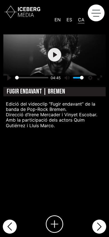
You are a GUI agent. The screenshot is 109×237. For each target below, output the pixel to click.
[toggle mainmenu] (96, 12)
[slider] (32, 77)
